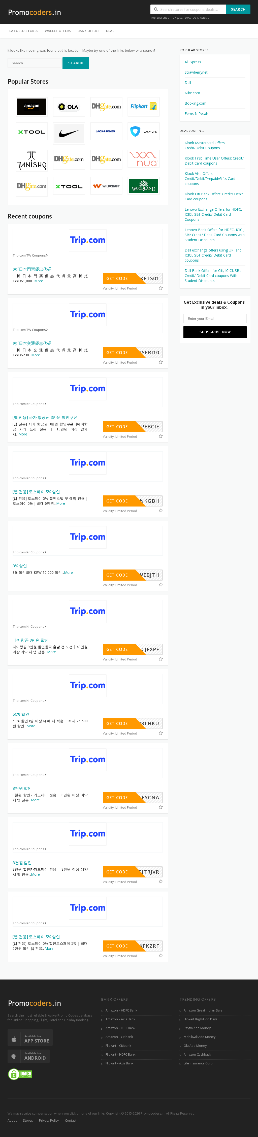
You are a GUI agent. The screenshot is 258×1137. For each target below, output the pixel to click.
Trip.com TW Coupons (29, 255)
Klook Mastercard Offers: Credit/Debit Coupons (205, 145)
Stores (28, 1120)
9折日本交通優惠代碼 (32, 343)
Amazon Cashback (197, 1054)
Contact (70, 1120)
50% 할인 (21, 714)
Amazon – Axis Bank (120, 1019)
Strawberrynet (196, 72)
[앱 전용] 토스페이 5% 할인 (36, 491)
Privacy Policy (49, 1120)
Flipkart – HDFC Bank (120, 1054)
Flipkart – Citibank (118, 1046)
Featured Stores (23, 30)
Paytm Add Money (197, 1028)
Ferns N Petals (197, 113)
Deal (110, 30)
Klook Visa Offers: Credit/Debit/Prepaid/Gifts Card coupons (210, 178)
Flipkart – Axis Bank (119, 1063)
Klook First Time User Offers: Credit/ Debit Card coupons (214, 161)
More (38, 280)
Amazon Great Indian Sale (203, 1010)
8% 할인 (20, 565)
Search (238, 9)
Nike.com (192, 92)
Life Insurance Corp (198, 1063)
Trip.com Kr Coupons (28, 404)
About (12, 1120)
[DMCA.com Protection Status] (20, 1074)
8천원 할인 (22, 788)
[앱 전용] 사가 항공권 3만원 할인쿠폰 (45, 417)
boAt (187, 17)
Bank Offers (89, 30)
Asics (203, 17)
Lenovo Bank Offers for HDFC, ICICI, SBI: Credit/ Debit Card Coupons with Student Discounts (215, 234)
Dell (195, 17)
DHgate (177, 17)
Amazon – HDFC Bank (121, 1010)
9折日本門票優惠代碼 (32, 269)
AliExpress (193, 61)
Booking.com (195, 103)
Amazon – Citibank (119, 1037)
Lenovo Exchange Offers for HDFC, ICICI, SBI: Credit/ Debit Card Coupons (213, 214)
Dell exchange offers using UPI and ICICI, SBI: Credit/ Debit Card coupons (213, 255)
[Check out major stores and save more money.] (35, 12)
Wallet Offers (58, 30)
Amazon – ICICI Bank (120, 1028)
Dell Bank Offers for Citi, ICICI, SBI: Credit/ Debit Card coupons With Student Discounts (213, 275)
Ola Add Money (195, 1046)
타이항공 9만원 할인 (31, 640)
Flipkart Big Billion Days (200, 1019)
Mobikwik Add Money (199, 1037)
